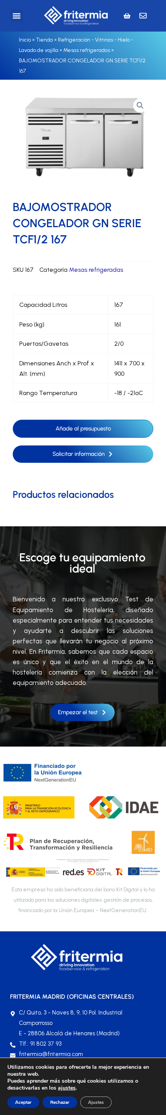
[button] (16, 15)
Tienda (44, 40)
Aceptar (23, 1102)
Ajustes (96, 1102)
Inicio (25, 40)
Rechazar (59, 1102)
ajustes (67, 1088)
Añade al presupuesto (83, 428)
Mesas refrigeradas (86, 50)
